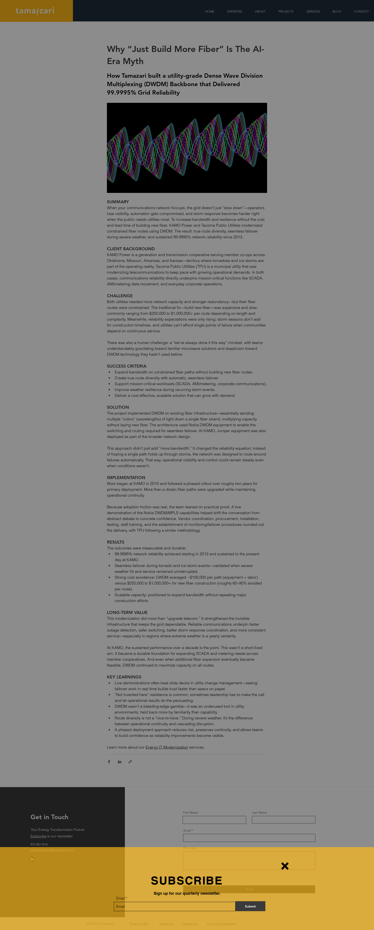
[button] (285, 866)
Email (120, 898)
